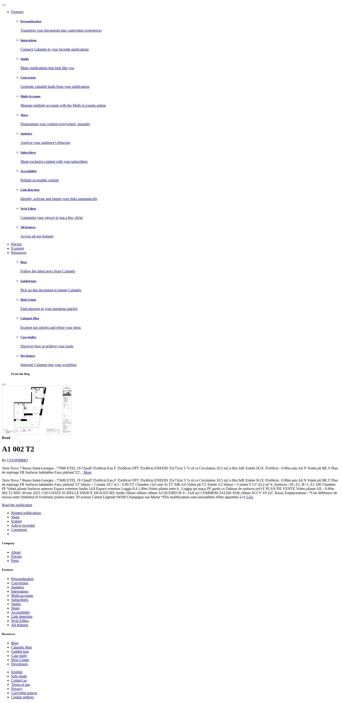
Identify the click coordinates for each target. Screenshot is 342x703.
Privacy (16, 689)
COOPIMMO (17, 460)
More (87, 472)
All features (19, 625)
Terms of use (20, 684)
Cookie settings (22, 697)
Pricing (16, 244)
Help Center (20, 660)
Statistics (17, 587)
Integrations (19, 591)
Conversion (19, 583)
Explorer (17, 248)
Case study (19, 656)
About (15, 552)
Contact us (19, 680)
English (16, 672)
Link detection (21, 616)
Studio (16, 604)
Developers (19, 664)
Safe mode (19, 676)
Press (15, 561)
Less (249, 497)
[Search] (4, 384)
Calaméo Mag (21, 647)
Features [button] (17, 12)
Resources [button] (18, 253)
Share (15, 608)
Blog (14, 643)
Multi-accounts (22, 596)
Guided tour (20, 651)
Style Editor (20, 621)
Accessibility (20, 612)
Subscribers (19, 600)
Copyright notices (24, 693)
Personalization (22, 579)
